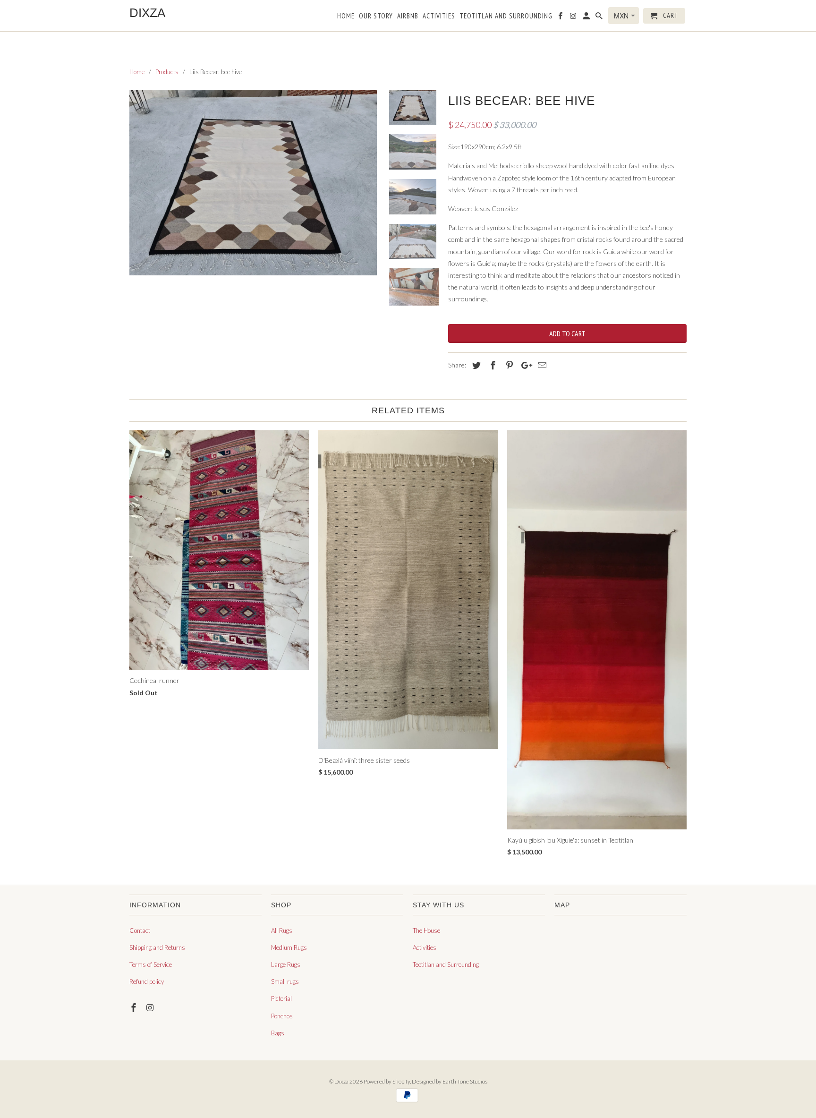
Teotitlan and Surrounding (446, 964)
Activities (424, 947)
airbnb (407, 16)
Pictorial (281, 998)
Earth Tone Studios (464, 1081)
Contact (139, 930)
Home (346, 16)
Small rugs (285, 981)
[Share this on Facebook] (491, 365)
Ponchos (282, 1016)
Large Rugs (285, 964)
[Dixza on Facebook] (134, 1007)
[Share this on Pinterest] (508, 365)
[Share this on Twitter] (475, 365)
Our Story (376, 16)
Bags (277, 1033)
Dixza (341, 1081)
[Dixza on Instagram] (151, 1007)
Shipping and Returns (157, 947)
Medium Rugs (289, 947)
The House (426, 930)
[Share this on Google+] (524, 365)
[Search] (599, 18)
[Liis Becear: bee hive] (253, 182)
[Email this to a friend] (540, 365)
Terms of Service (150, 964)
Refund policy (146, 981)
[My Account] (587, 18)
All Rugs (281, 930)
